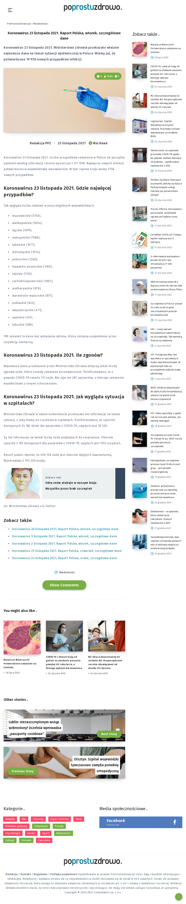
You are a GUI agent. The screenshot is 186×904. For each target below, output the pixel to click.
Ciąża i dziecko (59, 819)
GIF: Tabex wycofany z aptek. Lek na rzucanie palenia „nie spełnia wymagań (166, 417)
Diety (79, 819)
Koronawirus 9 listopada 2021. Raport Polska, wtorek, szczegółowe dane (64, 536)
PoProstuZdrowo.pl (19, 23)
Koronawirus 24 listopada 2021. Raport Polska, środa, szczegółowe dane (64, 558)
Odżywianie (41, 826)
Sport (45, 833)
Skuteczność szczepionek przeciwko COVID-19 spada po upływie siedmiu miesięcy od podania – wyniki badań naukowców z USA (166, 158)
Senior (31, 833)
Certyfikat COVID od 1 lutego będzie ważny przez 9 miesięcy (166, 238)
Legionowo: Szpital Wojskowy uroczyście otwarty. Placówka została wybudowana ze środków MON (165, 129)
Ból (24, 819)
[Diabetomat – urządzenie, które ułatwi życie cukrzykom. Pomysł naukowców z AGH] (139, 516)
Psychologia (12, 833)
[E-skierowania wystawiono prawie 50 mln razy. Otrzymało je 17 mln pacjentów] (139, 261)
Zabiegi (9, 840)
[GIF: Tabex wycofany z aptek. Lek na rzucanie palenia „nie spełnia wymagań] (139, 418)
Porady (59, 826)
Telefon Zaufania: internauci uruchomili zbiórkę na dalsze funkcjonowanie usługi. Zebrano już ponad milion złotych (166, 187)
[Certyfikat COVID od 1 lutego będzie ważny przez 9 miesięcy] (139, 239)
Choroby (38, 819)
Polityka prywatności (63, 874)
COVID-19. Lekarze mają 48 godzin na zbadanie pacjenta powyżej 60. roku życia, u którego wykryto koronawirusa (166, 74)
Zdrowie (26, 840)
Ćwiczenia (44, 840)
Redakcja (12, 874)
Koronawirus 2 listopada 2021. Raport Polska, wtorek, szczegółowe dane (64, 543)
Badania (10, 819)
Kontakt (26, 874)
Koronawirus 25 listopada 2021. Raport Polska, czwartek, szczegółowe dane (67, 551)
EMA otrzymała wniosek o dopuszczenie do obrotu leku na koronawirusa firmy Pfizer (166, 285)
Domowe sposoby (16, 826)
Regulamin (41, 874)
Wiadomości (40, 23)
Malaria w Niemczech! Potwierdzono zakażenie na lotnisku (20, 663)
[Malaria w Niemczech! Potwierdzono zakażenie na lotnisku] (139, 49)
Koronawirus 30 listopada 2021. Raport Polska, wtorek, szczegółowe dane (65, 529)
